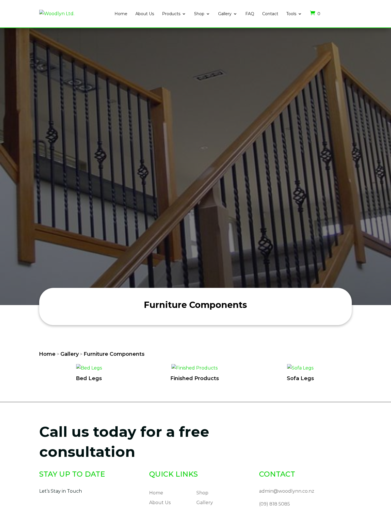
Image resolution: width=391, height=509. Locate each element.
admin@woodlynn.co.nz (286, 491)
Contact (270, 13)
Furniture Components (114, 354)
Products (171, 13)
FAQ (249, 13)
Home (120, 13)
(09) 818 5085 (274, 504)
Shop (199, 13)
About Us (144, 13)
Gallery (225, 13)
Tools (291, 13)
